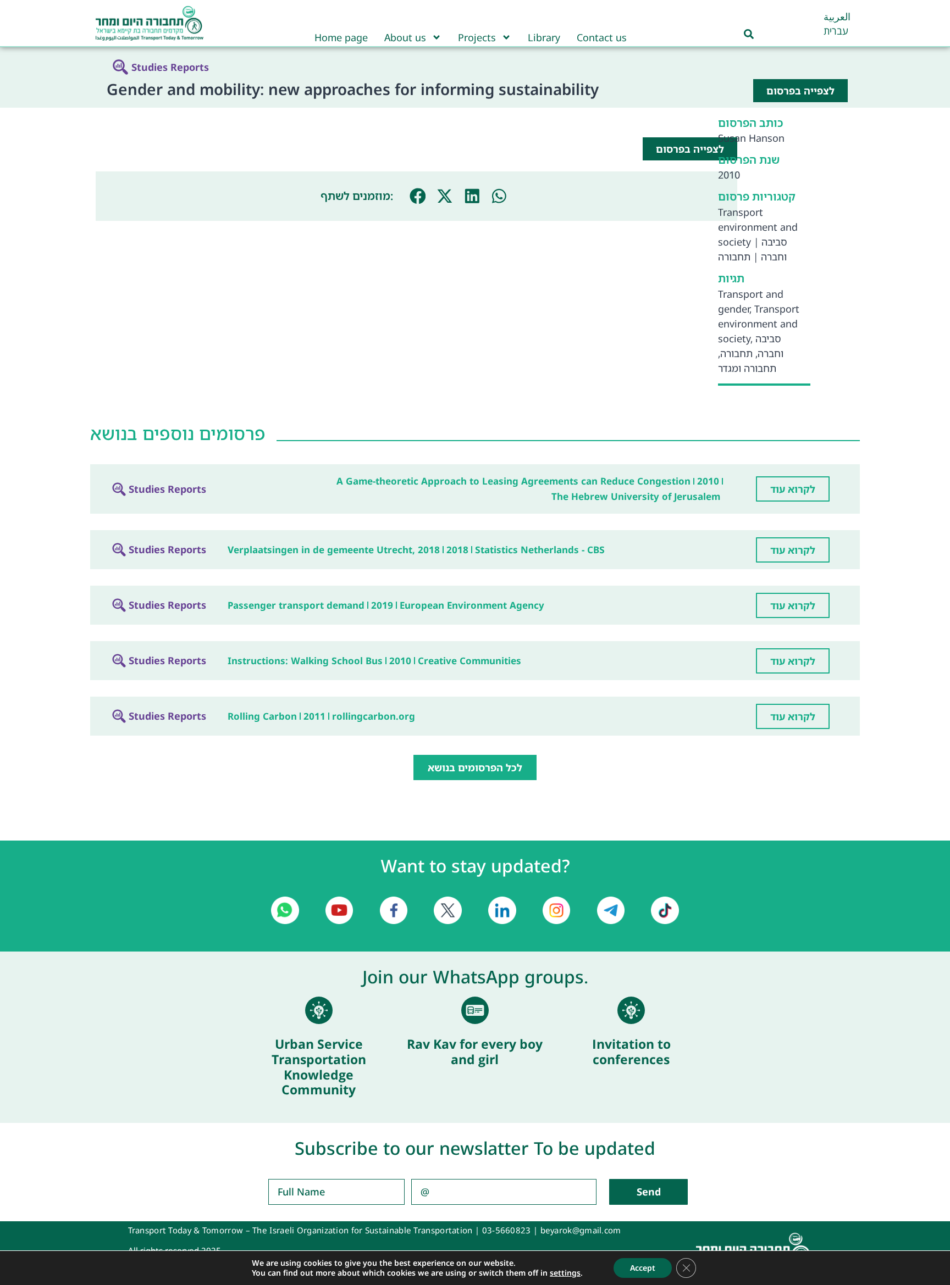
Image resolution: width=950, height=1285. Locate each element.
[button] (418, 196)
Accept (642, 1267)
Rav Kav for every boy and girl (475, 1051)
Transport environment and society (758, 226)
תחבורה (734, 256)
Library (544, 37)
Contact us (602, 37)
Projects (477, 37)
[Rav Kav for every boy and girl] (475, 1010)
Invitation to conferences (631, 1051)
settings (565, 1273)
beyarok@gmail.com (580, 1230)
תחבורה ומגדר (747, 368)
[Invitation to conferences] (631, 1010)
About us (405, 37)
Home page (341, 37)
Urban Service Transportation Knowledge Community (319, 1066)
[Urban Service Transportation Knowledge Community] (319, 1010)
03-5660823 (506, 1230)
